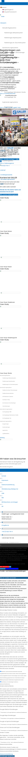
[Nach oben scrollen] (0, 545)
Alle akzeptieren (4, 567)
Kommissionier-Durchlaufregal (9, 403)
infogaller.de (5, 525)
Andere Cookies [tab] (4, 732)
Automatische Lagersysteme (6, 409)
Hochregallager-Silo (6, 418)
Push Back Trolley (6, 399)
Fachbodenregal (6, 427)
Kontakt (4, 476)
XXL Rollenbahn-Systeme (7, 396)
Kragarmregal (5, 424)
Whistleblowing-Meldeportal (10, 489)
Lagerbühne (5, 430)
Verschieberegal (6, 406)
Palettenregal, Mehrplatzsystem (9, 378)
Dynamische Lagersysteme (6, 387)
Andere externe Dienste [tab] (6, 686)
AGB (3, 493)
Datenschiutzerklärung (11, 569)
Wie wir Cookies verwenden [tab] (8, 578)
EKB (3, 497)
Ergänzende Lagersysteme (5, 421)
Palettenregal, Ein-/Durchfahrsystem (10, 384)
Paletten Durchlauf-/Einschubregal (9, 390)
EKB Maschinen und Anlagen (10, 502)
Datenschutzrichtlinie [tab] (6, 744)
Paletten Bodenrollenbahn (8, 393)
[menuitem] (16, 32)
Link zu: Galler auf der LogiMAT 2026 (10, 107)
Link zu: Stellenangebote (7, 163)
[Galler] (10, 16)
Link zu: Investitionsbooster (7, 93)
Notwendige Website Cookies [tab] (8, 610)
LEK (2, 506)
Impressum (5, 480)
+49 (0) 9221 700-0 (7, 531)
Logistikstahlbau (5, 433)
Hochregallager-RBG (6, 411)
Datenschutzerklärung (8, 484)
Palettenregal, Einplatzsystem (8, 381)
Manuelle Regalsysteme (5, 375)
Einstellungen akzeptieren (7, 756)
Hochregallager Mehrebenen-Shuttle (10, 415)
